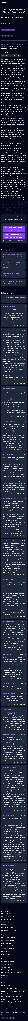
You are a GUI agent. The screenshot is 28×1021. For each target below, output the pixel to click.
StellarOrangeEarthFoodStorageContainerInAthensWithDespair (9, 654)
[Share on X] (2, 36)
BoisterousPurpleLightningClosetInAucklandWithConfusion (9, 767)
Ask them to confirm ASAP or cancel (14, 237)
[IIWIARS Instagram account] (10, 1018)
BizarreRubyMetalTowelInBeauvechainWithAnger (9, 498)
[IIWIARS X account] (7, 1018)
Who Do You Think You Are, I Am (11, 972)
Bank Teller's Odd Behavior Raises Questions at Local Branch (11, 265)
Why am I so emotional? (9, 964)
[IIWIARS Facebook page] (3, 1018)
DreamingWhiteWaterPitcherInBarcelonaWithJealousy (9, 693)
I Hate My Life (5, 954)
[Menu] (25, 2)
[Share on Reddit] (12, 36)
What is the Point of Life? (9, 916)
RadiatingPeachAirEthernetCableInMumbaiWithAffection (9, 330)
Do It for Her (5, 978)
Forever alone (5, 994)
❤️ (3, 56)
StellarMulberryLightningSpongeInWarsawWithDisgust (9, 622)
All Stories (10, 44)
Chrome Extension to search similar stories (13, 1009)
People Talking (6, 985)
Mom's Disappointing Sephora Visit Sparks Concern (13, 282)
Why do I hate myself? (8, 938)
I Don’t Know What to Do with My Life (13, 991)
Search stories (5, 1012)
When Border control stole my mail (13, 274)
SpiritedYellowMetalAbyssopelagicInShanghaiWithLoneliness (9, 454)
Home (3, 44)
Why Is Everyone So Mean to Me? (12, 996)
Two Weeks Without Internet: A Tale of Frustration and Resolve (13, 256)
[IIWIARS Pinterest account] (13, 1018)
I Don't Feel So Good (8, 919)
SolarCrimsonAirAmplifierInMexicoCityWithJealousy (9, 541)
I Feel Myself (5, 911)
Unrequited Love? (7, 927)
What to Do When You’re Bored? (11, 914)
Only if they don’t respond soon (14, 234)
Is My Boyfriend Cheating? (9, 999)
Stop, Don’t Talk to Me (8, 930)
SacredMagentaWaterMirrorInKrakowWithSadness (9, 421)
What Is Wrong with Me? (9, 988)
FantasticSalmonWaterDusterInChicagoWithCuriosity (9, 579)
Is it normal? (5, 935)
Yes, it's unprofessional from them (14, 227)
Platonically (5, 975)
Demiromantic (5, 951)
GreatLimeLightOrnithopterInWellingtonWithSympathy (9, 709)
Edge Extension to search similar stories (13, 1010)
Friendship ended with (8, 946)
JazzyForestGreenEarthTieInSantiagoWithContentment (9, 683)
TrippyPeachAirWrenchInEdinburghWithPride (9, 815)
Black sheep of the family (9, 970)
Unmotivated (5, 967)
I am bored (4, 983)
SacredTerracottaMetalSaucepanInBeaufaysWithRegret (9, 388)
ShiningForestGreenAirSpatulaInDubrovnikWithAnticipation (9, 306)
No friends (4, 959)
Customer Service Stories (8, 29)
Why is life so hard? (7, 940)
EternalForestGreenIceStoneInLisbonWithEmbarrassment (9, 865)
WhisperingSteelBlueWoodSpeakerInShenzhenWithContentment (9, 734)
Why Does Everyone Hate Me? (11, 1002)
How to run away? (7, 943)
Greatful (4, 924)
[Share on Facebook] (5, 36)
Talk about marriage (7, 948)
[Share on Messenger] (8, 36)
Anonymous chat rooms (9, 922)
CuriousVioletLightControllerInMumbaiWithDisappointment (12, 17)
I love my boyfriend (7, 962)
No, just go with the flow (14, 230)
